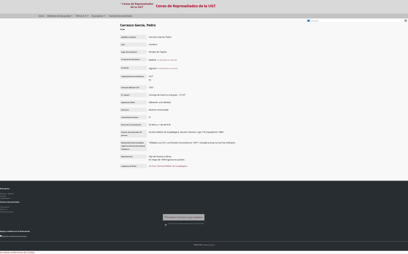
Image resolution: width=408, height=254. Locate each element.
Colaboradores (5, 198)
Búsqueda (405, 20)
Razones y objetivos (7, 194)
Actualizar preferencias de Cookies (17, 252)
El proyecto (97, 15)
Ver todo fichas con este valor (167, 60)
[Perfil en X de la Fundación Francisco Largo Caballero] (166, 223)
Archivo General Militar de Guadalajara (168, 166)
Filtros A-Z (81, 15)
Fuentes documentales (120, 15)
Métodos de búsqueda (58, 15)
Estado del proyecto (7, 212)
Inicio (41, 15)
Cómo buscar (4, 207)
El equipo (3, 196)
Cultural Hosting (208, 245)
